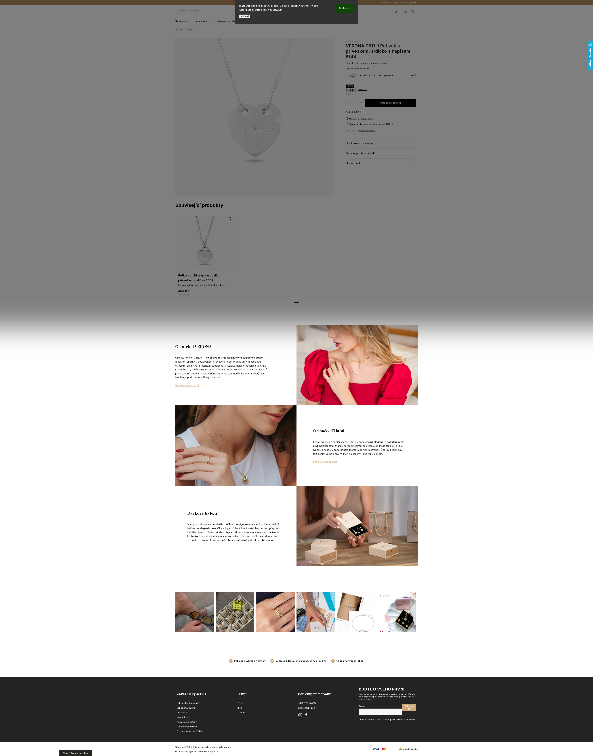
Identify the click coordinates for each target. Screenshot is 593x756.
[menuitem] (183, 21)
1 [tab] (296, 302)
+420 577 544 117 (307, 703)
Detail (205, 245)
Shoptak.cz (213, 751)
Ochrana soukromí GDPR (189, 731)
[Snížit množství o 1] (349, 103)
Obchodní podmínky (187, 726)
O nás (240, 703)
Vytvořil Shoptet (410, 749)
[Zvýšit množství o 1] (361, 103)
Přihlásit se (409, 707)
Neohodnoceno (367, 131)
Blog (240, 708)
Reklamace (182, 712)
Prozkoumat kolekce (325, 461)
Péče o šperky (390, 2)
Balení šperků (409, 2)
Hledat (177, 10)
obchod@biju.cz (306, 708)
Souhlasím (344, 8)
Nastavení (244, 16)
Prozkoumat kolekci (187, 385)
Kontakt (241, 712)
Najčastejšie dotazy (187, 722)
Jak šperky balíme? (187, 708)
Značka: (353, 41)
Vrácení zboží (184, 717)
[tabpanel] (205, 257)
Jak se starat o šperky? (189, 703)
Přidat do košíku (390, 102)
